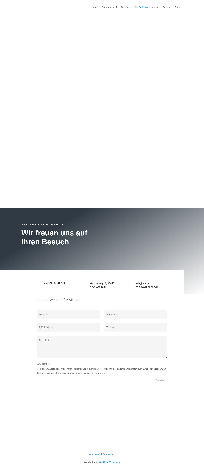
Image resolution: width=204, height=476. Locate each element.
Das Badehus (141, 7)
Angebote (126, 7)
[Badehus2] (102, 186)
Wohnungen (108, 7)
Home (95, 7)
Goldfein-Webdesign (109, 462)
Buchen (167, 7)
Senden (160, 380)
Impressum (94, 454)
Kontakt (178, 7)
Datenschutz (109, 454)
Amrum (155, 7)
